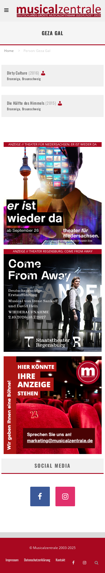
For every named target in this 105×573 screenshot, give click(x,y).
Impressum (12, 560)
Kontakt (60, 560)
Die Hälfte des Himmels (31, 103)
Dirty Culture (23, 73)
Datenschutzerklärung (37, 560)
